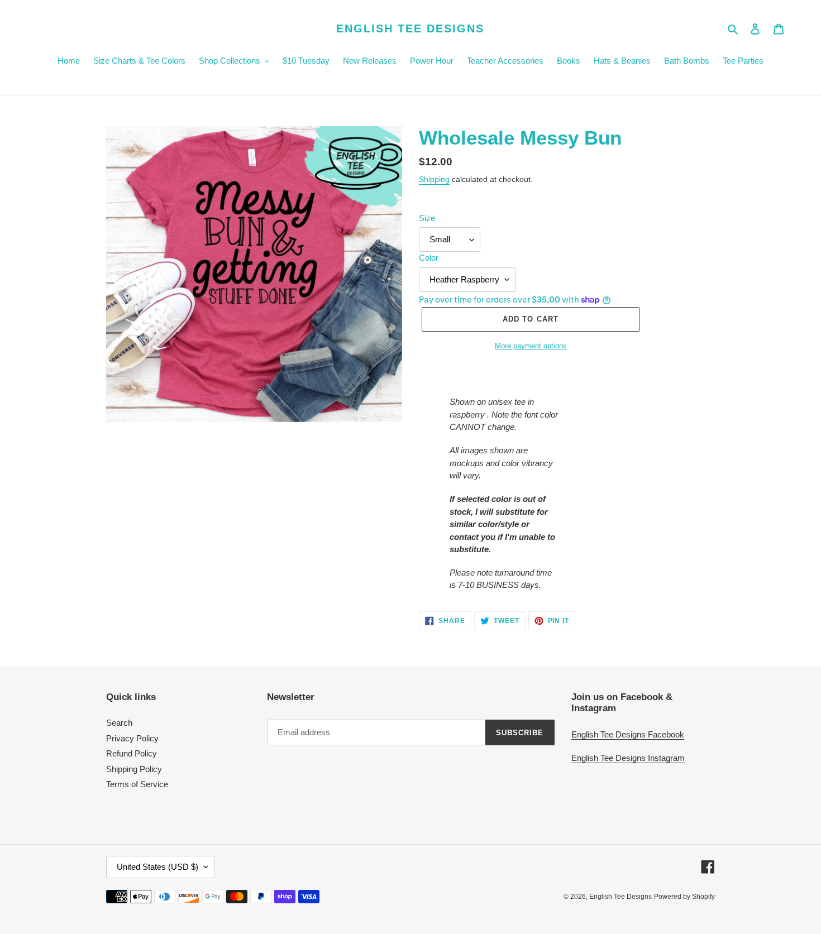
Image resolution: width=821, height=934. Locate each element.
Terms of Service (137, 784)
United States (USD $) (157, 866)
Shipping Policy (134, 769)
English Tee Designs (410, 28)
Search (119, 722)
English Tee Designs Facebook (627, 734)
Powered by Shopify (684, 897)
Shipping (434, 179)
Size (427, 218)
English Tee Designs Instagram (628, 758)
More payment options (531, 346)
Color (428, 257)
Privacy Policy (132, 738)
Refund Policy (131, 753)
